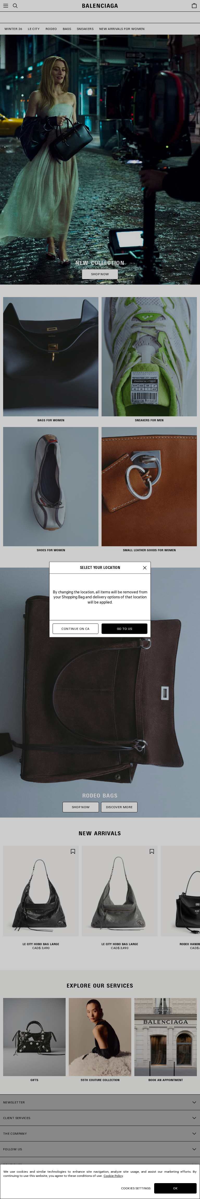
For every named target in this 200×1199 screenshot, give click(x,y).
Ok (175, 1188)
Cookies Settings (136, 1188)
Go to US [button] (124, 629)
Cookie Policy (113, 1176)
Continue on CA (75, 629)
